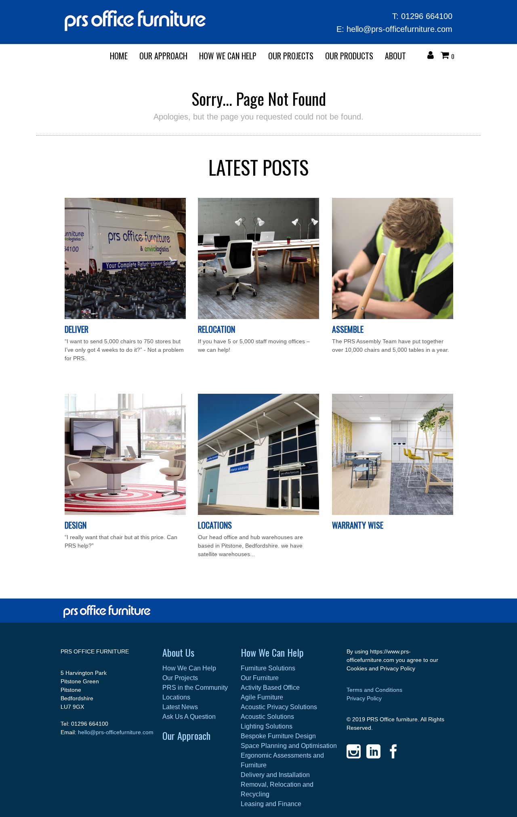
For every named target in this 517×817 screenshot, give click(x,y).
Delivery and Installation (275, 774)
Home (119, 56)
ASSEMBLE (348, 329)
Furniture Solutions (268, 668)
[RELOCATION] (258, 317)
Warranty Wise (357, 525)
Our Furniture (260, 677)
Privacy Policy (364, 698)
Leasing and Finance (271, 803)
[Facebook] (393, 751)
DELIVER (76, 329)
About (395, 56)
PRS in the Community (195, 687)
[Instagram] (354, 751)
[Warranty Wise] (392, 513)
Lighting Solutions (266, 726)
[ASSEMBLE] (392, 317)
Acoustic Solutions (267, 716)
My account (432, 56)
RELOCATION (216, 329)
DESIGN (75, 525)
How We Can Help (227, 56)
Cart (446, 56)
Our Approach (186, 735)
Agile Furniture (262, 697)
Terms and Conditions (374, 690)
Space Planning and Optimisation (289, 745)
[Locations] (258, 513)
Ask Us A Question (189, 716)
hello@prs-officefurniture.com (399, 29)
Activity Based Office (270, 687)
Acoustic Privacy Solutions (279, 707)
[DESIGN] (125, 513)
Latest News (180, 707)
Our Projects (290, 56)
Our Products (349, 56)
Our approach (163, 56)
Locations (215, 525)
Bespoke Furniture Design (278, 736)
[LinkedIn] (373, 751)
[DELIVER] (125, 317)
